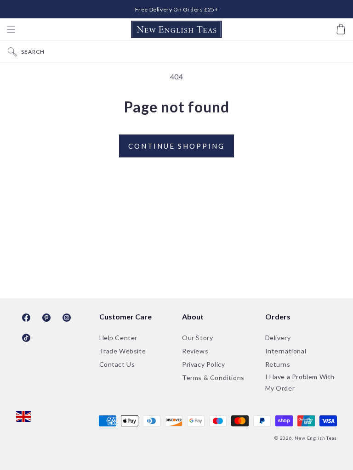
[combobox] (185, 51)
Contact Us (117, 364)
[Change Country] (23, 417)
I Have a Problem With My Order (300, 382)
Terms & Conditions (213, 377)
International (286, 351)
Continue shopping (176, 146)
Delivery (278, 337)
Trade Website (122, 351)
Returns (277, 364)
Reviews (195, 351)
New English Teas (316, 438)
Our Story (197, 337)
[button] (11, 29)
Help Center (118, 337)
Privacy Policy (203, 364)
